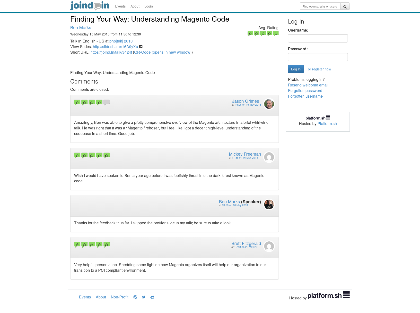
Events (120, 6)
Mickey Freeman (245, 154)
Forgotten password (305, 90)
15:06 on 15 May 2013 (248, 104)
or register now (319, 69)
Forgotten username (305, 96)
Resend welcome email (308, 85)
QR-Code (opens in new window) (163, 52)
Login (148, 6)
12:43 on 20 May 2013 (247, 247)
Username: (298, 30)
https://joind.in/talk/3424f (111, 52)
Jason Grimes (245, 101)
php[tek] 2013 (121, 41)
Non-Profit (119, 297)
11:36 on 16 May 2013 (245, 157)
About (135, 6)
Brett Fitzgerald (246, 243)
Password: (298, 48)
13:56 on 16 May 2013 (235, 205)
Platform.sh (327, 123)
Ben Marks (80, 27)
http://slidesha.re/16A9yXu (115, 46)
